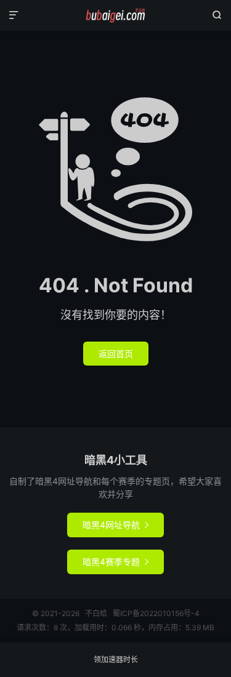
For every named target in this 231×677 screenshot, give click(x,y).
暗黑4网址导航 (115, 524)
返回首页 (116, 353)
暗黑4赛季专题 (115, 561)
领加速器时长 (116, 659)
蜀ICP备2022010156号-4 (156, 613)
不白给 (115, 15)
